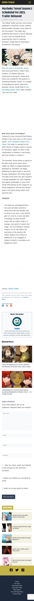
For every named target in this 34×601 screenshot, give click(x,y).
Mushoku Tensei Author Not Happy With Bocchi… (21, 539)
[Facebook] (3, 306)
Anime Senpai (8, 2)
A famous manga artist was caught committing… (22, 527)
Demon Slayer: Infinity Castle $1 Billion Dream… (21, 550)
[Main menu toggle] (29, 2)
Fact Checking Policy (17, 591)
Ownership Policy (17, 585)
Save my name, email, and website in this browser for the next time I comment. (16, 468)
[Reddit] (11, 306)
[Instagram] (22, 570)
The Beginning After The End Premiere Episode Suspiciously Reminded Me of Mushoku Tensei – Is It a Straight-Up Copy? (17, 392)
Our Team (17, 583)
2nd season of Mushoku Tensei (17, 68)
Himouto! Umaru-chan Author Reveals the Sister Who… (20, 516)
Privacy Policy (17, 594)
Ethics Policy (17, 590)
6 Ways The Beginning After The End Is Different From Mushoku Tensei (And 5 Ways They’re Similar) (16, 365)
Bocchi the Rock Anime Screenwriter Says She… (22, 561)
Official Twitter (13, 289)
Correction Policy (17, 587)
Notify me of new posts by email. (16, 488)
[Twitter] (7, 306)
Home (17, 581)
